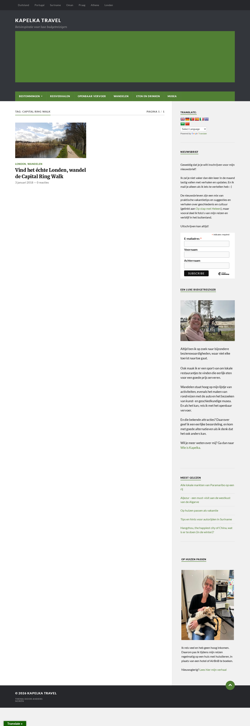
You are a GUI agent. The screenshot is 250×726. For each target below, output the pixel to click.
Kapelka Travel (38, 20)
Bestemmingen (29, 96)
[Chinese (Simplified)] (187, 124)
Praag (82, 5)
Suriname (55, 5)
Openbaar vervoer (92, 96)
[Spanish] (197, 119)
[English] (182, 119)
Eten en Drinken (148, 96)
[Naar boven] (230, 685)
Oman (69, 5)
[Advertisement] (125, 56)
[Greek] (206, 119)
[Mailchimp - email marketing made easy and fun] (223, 276)
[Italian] (201, 119)
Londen (109, 5)
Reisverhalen (60, 96)
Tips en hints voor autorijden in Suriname (206, 519)
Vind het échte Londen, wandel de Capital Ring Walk (50, 173)
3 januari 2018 (24, 182)
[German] (187, 119)
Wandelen (121, 96)
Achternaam (192, 260)
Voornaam (190, 249)
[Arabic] (182, 124)
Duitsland (23, 5)
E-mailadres (193, 238)
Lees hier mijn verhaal (213, 669)
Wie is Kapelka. (190, 448)
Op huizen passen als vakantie (199, 510)
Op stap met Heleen (208, 208)
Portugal (39, 5)
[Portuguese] (192, 119)
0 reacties (43, 182)
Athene (95, 5)
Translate (202, 133)
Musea (172, 96)
